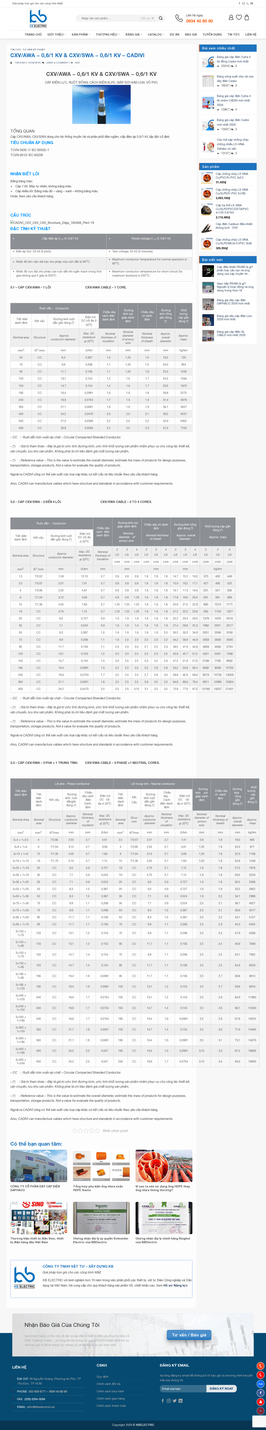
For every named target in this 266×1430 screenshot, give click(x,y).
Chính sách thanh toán (111, 1405)
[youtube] (260, 1401)
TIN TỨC (233, 34)
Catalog (155, 34)
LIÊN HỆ (251, 34)
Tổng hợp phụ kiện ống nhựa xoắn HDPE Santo (98, 1188)
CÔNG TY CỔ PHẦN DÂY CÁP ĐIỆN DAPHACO (35, 1188)
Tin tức (15, 49)
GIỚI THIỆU (55, 34)
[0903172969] (260, 1383)
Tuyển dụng (212, 34)
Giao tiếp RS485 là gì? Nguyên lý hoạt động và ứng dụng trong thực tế (235, 287)
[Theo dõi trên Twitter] (175, 1401)
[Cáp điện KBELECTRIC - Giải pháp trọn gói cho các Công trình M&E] (38, 18)
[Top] (260, 1410)
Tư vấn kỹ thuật (34, 49)
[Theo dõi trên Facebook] (239, 3)
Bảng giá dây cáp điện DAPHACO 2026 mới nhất (233, 301)
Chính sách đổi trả (109, 1384)
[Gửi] (161, 18)
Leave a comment (57, 62)
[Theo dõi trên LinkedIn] (180, 1401)
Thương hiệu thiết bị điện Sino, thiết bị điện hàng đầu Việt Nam (37, 1240)
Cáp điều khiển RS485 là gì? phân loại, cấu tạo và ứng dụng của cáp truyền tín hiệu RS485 (235, 270)
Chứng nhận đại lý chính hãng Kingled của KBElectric (163, 1240)
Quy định (102, 1376)
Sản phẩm (80, 34)
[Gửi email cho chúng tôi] (243, 3)
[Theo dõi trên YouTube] (251, 3)
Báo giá (191, 34)
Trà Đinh (20, 62)
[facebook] (260, 1392)
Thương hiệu (106, 34)
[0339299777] (260, 1374)
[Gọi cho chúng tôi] (247, 3)
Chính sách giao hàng (111, 1398)
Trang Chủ (33, 34)
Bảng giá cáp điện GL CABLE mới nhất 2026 (231, 333)
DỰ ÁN (174, 34)
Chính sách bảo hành (110, 1391)
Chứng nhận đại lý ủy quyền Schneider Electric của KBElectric (101, 1240)
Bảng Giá (133, 34)
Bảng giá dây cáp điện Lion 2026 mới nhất (234, 317)
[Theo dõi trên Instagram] (169, 1401)
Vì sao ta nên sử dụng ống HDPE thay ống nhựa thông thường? (163, 1188)
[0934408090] (260, 1365)
